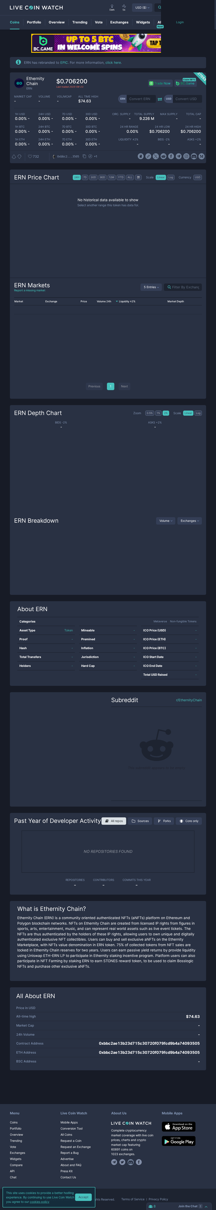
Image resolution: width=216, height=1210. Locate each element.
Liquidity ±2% (128, 139)
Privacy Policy (158, 1199)
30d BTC (91, 126)
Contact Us (68, 1177)
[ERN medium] (201, 156)
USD (140, 7)
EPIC (64, 62)
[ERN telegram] (179, 156)
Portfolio (15, 1128)
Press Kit (67, 1171)
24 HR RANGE (129, 126)
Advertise (67, 1159)
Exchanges (188, 520)
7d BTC (67, 126)
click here (113, 62)
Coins (14, 1122)
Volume (164, 520)
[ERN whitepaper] (140, 156)
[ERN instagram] (186, 156)
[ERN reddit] (163, 156)
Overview (16, 1134)
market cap (23, 96)
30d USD (91, 114)
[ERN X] (156, 156)
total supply (144, 114)
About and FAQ (71, 1165)
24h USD (44, 114)
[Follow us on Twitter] (122, 1162)
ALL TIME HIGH (88, 96)
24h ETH (44, 139)
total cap (193, 114)
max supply (169, 114)
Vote (13, 1147)
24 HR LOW (162, 126)
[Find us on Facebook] (139, 1162)
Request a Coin (71, 1140)
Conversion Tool (71, 1128)
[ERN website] (148, 156)
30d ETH (91, 139)
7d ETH (67, 139)
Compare (16, 1165)
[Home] (133, 1123)
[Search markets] (167, 287)
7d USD (67, 114)
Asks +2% (194, 139)
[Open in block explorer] (90, 156)
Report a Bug (70, 1152)
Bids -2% (164, 139)
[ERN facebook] (171, 156)
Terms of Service (132, 1199)
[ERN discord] (194, 156)
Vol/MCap (64, 96)
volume (44, 96)
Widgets (15, 1159)
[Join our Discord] (131, 1162)
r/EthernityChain (189, 700)
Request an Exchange (76, 1147)
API (12, 1171)
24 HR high (193, 126)
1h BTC (19, 126)
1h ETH (20, 139)
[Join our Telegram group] (114, 1162)
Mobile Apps (69, 1122)
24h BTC (44, 126)
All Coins (66, 1134)
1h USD (20, 114)
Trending (16, 1140)
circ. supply (121, 114)
